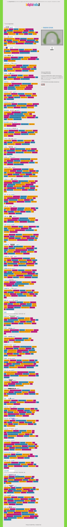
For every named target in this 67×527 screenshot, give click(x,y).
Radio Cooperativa (10, 510)
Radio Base (9, 95)
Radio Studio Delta (17, 119)
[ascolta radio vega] (8, 342)
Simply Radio (18, 144)
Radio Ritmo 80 (28, 277)
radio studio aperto (22, 367)
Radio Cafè (11, 85)
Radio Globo (14, 104)
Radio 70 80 (6, 149)
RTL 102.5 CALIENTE (29, 43)
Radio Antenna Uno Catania (15, 390)
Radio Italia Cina (32, 446)
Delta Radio (6, 509)
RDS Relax (21, 34)
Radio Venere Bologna (11, 125)
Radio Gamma (10, 114)
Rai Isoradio (6, 49)
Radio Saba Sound (20, 188)
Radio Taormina (20, 393)
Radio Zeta (10, 42)
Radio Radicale (31, 32)
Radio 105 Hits (23, 38)
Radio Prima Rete (20, 89)
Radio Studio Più (11, 60)
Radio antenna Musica (23, 181)
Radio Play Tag (21, 93)
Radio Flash (11, 392)
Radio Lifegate (16, 162)
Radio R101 (25, 32)
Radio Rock (32, 186)
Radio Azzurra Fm (22, 260)
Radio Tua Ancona (10, 309)
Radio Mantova (26, 489)
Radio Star (32, 447)
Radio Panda (26, 294)
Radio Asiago (11, 476)
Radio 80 (6, 130)
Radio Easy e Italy (11, 184)
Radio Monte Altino (24, 162)
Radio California (14, 57)
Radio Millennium (21, 263)
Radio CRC (24, 150)
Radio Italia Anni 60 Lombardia (21, 273)
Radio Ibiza (30, 104)
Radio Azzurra (7, 57)
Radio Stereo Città (33, 176)
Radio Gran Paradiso (14, 330)
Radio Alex (12, 149)
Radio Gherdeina (24, 499)
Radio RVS (28, 211)
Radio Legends (16, 174)
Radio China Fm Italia (12, 410)
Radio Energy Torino (28, 210)
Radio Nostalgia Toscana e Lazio (22, 447)
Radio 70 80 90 (20, 302)
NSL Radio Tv (15, 181)
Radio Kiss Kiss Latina (11, 105)
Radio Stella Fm (11, 253)
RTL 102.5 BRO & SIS (30, 42)
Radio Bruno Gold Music (12, 220)
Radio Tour (31, 70)
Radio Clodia (20, 497)
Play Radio (26, 75)
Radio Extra (10, 162)
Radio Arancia (26, 302)
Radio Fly (27, 434)
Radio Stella (10, 119)
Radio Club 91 (18, 150)
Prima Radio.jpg (7, 83)
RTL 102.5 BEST (21, 42)
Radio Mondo (9, 353)
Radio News (11, 97)
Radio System (25, 70)
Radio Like (33, 236)
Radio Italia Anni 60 (12, 436)
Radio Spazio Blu (11, 144)
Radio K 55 (28, 95)
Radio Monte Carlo (31, 40)
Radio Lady (21, 422)
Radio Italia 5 (24, 446)
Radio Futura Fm (26, 236)
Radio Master (26, 374)
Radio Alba (27, 318)
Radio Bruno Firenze (31, 420)
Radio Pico (24, 117)
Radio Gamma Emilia (18, 114)
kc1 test (26, 34)
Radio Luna (10, 142)
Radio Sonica (27, 201)
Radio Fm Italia (14, 400)
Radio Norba (9, 69)
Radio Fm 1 (29, 304)
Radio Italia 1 (25, 338)
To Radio (19, 355)
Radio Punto (23, 251)
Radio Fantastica (18, 338)
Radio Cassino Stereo (15, 159)
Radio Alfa (16, 348)
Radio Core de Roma (26, 182)
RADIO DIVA (52, 33)
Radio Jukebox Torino (12, 352)
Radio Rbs (16, 265)
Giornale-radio (7, 75)
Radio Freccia (30, 38)
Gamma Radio (21, 270)
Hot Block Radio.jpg (8, 196)
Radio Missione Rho (26, 282)
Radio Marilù (17, 132)
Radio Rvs (8, 295)
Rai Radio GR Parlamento (25, 51)
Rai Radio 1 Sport (28, 49)
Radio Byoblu (25, 171)
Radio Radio (17, 211)
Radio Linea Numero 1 (16, 59)
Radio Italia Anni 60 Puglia (23, 372)
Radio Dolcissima (31, 150)
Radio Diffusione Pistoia (13, 434)
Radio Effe (10, 422)
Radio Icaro (26, 114)
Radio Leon (22, 174)
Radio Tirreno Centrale (18, 164)
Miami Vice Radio (7, 181)
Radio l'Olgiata (29, 174)
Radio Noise (31, 162)
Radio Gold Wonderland (20, 248)
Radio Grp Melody (29, 330)
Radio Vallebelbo (23, 221)
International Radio (20, 509)
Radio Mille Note (20, 275)
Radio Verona (29, 481)
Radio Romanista (20, 201)
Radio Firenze (21, 434)
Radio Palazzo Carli (18, 479)
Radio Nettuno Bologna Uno (15, 117)
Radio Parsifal (24, 59)
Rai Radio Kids (33, 51)
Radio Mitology (10, 221)
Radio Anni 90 (15, 260)
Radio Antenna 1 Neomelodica (10, 372)
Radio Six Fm (25, 392)
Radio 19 (20, 226)
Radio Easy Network (20, 478)
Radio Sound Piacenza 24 (22, 240)
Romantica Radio (30, 492)
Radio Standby (10, 189)
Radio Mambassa (10, 374)
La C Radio (20, 75)
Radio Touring (32, 393)
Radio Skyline (10, 307)
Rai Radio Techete (15, 52)
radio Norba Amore (17, 69)
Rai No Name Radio (14, 49)
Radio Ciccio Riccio (10, 150)
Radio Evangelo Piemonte (23, 350)
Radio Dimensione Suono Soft (13, 198)
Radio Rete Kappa (22, 265)
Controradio (16, 430)
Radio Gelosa (11, 132)
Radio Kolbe (10, 512)
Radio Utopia (11, 437)
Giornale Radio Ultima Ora (17, 258)
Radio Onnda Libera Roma (18, 142)
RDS (17, 34)
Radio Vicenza (20, 517)
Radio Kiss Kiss (23, 40)
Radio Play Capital (31, 59)
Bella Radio (6, 390)
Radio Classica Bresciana (27, 272)
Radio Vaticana (12, 34)
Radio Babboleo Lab (24, 218)
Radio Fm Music (11, 87)
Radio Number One (16, 124)
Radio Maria (10, 32)
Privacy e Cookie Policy (30, 524)
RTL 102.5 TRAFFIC (11, 43)
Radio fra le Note (24, 228)
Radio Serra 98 (17, 79)
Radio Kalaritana (11, 383)
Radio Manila (10, 211)
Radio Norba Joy (11, 70)
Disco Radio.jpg (7, 226)
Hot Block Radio (7, 112)
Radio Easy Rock (12, 489)
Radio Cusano (22, 95)
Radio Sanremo (31, 502)
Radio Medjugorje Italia (12, 263)
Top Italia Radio (17, 342)
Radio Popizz (15, 277)
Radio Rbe (17, 221)
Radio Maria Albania (18, 32)
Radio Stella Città (27, 152)
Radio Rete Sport (25, 186)
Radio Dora (17, 321)
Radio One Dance (24, 124)
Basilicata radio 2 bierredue (9, 65)
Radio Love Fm (25, 512)
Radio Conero (16, 304)
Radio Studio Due (17, 189)
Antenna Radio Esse (8, 430)
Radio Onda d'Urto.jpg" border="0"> (14, 514)
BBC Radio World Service (9, 38)
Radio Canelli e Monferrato (24, 220)
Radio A (8, 210)
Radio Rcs (22, 277)
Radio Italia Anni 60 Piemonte (27, 363)
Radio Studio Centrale (11, 393)
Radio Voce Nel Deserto (29, 517)
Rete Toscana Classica (26, 449)
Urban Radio (24, 189)
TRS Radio (8, 325)
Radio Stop (12, 449)
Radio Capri (17, 85)
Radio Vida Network (12, 355)
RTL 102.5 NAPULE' (20, 43)
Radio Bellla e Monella (13, 130)
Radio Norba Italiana (23, 375)
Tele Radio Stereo (9, 203)
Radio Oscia (27, 142)
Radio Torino (27, 340)
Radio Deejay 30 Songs (18, 30)
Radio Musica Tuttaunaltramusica (21, 283)
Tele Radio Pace (31, 221)
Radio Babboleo (15, 218)
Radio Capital (21, 29)
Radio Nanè (12, 230)
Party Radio (6, 330)
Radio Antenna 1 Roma (20, 149)
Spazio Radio (9, 154)
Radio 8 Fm (10, 277)
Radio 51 (6, 234)
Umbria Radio (25, 415)
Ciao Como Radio (7, 270)
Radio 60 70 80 (12, 234)
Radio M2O (26, 30)
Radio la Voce (18, 383)
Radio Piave (25, 479)
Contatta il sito (38, 524)
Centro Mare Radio (8, 169)
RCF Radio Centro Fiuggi (25, 159)
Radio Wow (10, 135)
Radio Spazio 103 (24, 134)
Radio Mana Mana (17, 186)
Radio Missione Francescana (21, 250)
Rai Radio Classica (14, 51)
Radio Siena (32, 436)
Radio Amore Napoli (27, 83)
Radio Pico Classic (30, 117)
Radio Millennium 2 (30, 263)
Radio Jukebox (20, 77)
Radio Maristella (26, 383)
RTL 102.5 (15, 42)
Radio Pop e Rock (12, 176)
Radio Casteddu (15, 382)
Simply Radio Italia (25, 144)
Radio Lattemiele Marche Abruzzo (14, 305)
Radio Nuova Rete (19, 152)
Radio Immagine (27, 140)
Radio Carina (25, 65)
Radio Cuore (30, 292)
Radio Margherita (30, 105)
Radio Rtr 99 (26, 176)
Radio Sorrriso (17, 134)
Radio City (32, 220)
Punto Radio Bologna (16, 112)
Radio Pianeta (10, 251)
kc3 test (34, 34)
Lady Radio (6, 420)
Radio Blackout (25, 360)
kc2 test (30, 34)
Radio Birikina (21, 130)
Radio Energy (23, 67)
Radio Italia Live (16, 40)
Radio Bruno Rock (27, 246)
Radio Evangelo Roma (20, 184)
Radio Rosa (26, 436)
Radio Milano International (29, 77)
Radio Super (15, 285)
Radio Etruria (15, 422)
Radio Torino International (25, 331)
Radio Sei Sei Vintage (23, 424)
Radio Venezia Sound (12, 517)
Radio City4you (10, 160)
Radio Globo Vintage (22, 104)
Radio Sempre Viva (12, 240)
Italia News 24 (14, 75)
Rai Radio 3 (8, 51)
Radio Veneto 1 (19, 504)
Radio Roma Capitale (12, 188)
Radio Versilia (18, 449)
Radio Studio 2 (17, 404)
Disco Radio (15, 270)
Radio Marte (19, 282)
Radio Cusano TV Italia (26, 172)
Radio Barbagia (7, 382)
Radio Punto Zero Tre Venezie (28, 514)
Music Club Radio (7, 124)
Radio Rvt (16, 412)
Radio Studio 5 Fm (25, 307)
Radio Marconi (11, 250)
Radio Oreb (33, 489)
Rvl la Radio (11, 342)
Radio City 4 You (32, 226)
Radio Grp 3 (22, 330)
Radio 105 (16, 29)
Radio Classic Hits (16, 67)
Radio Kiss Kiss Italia (13, 200)
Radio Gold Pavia (23, 261)
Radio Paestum (17, 107)
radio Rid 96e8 (19, 176)
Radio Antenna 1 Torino (9, 338)
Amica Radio (6, 318)
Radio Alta (10, 272)
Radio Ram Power (12, 201)
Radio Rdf (10, 424)
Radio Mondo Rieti (11, 152)
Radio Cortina (11, 478)
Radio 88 (33, 208)
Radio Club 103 (27, 497)
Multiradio (6, 302)
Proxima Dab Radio (15, 442)
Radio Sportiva (24, 97)
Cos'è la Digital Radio (9, 23)
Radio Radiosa (18, 70)
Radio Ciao (21, 57)
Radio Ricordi (10, 79)
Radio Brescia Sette (17, 272)
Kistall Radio (22, 290)
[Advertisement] (33, 14)
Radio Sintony (12, 385)
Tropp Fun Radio (10, 99)
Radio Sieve (30, 424)
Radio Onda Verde (11, 89)
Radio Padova (24, 132)
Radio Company (7, 104)
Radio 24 (11, 29)
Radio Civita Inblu (10, 172)
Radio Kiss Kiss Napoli (21, 105)
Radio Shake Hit (15, 331)
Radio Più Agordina (12, 502)
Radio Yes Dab (30, 107)
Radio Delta (33, 410)
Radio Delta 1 (26, 57)
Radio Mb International (20, 87)
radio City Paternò (25, 390)
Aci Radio (6, 29)
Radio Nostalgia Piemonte (29, 365)
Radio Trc (26, 393)
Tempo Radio (34, 277)
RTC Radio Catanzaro (25, 79)
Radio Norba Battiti (26, 69)
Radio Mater (20, 200)
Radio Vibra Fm (10, 492)
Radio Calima (31, 181)
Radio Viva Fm (26, 253)
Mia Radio (29, 430)
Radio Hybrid (30, 67)
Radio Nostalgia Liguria (20, 230)
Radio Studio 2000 (19, 385)
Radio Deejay (9, 30)
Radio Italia (9, 40)
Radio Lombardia (30, 248)
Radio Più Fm (23, 107)
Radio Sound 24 (30, 265)
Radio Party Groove (19, 340)
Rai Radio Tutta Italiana (24, 52)
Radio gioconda (32, 499)
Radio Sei (27, 188)
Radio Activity (19, 65)
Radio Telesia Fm (28, 89)
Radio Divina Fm (24, 85)
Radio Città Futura (16, 182)
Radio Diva (31, 510)
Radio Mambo (10, 186)
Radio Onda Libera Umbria (13, 414)
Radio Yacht (21, 285)
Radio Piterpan (31, 132)
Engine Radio (7, 159)
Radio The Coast (28, 93)
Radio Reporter (30, 251)
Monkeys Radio (21, 208)
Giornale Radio (7, 93)
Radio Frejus (22, 321)
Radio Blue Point (7, 140)
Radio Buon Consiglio (25, 160)
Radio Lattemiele (28, 115)
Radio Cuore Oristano (23, 382)
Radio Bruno (24, 112)
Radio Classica (15, 95)
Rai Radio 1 (21, 49)
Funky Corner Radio (17, 169)
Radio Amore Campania (16, 83)
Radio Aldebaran (7, 218)
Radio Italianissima (12, 77)
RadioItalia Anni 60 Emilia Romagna (17, 115)
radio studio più (30, 367)
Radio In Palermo (22, 400)
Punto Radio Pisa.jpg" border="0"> (14, 432)
